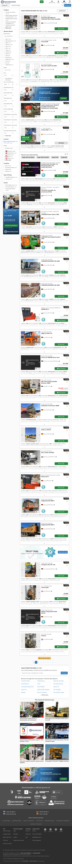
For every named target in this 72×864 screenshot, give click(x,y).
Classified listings (11, 177)
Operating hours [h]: (8, 87)
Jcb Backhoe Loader (16, 820)
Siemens (9, 44)
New (8, 165)
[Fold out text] (44, 36)
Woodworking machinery (11, 19)
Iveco (8, 46)
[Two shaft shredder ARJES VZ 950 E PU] (30, 338)
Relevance (63, 10)
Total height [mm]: (8, 103)
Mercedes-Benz (11, 41)
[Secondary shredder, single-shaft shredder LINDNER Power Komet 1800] (30, 218)
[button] (69, 1)
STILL (8, 61)
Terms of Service (33, 861)
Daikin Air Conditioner (28, 820)
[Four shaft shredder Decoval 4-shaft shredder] (30, 71)
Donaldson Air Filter (49, 820)
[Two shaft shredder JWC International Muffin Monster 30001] (30, 386)
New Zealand (11, 142)
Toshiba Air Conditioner (36, 824)
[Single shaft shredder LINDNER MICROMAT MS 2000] (30, 266)
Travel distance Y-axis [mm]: (10, 119)
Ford (8, 55)
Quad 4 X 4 (56, 686)
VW (7, 63)
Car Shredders (41, 686)
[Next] (39, 23)
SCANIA (8, 52)
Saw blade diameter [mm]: (10, 130)
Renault (9, 57)
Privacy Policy (25, 861)
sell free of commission (11, 225)
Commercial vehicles (10, 13)
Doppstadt (64, 157)
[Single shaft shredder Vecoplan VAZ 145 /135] (30, 569)
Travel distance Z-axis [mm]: (10, 125)
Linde (8, 50)
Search (68, 5)
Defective (8, 171)
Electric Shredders (42, 692)
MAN (8, 42)
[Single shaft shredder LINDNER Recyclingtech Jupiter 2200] (30, 242)
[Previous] (22, 23)
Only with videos (11, 187)
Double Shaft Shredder (43, 689)
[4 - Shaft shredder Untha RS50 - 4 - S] (30, 135)
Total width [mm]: (8, 98)
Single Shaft (55, 157)
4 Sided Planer (41, 681)
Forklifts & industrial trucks (10, 25)
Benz (8, 39)
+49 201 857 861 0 (43, 812)
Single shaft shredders (28, 157)
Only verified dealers (10, 189)
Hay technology (6, 820)
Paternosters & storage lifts (63, 820)
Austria (10, 158)
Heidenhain (9, 64)
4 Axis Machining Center (27, 686)
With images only (11, 185)
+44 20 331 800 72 (10, 812)
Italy (10, 156)
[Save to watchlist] (67, 18)
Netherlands (11, 153)
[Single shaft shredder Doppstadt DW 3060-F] (30, 506)
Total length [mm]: (8, 92)
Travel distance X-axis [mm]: (10, 114)
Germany (11, 151)
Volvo (8, 53)
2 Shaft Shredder (25, 681)
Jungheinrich (10, 59)
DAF (8, 48)
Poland (10, 155)
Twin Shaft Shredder (58, 692)
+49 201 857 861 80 (11, 814)
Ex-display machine (11, 167)
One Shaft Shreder (58, 684)
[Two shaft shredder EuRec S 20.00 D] (30, 435)
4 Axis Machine (25, 684)
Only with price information (8, 79)
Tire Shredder (57, 689)
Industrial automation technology (11, 22)
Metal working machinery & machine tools (12, 16)
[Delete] (63, 5)
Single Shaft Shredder (43, 157)
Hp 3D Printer (39, 820)
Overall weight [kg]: (8, 109)
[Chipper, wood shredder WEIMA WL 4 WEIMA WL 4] (30, 314)
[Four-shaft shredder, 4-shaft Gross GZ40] (30, 46)
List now (63, 98)
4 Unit (38, 684)
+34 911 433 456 (43, 814)
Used (8, 169)
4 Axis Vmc (24, 689)
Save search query (45, 658)
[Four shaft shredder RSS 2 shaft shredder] (30, 457)
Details (62, 143)
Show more (45, 695)
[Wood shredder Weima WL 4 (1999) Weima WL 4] (30, 481)
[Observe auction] (67, 130)
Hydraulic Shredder (58, 681)
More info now (63, 552)
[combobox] (11, 148)
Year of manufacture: (9, 82)
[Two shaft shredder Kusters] (30, 640)
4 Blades (23, 692)
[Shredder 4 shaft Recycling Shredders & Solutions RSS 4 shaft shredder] (30, 22)
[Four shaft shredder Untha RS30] (30, 592)
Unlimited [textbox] (9, 148)
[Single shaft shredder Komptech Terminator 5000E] (30, 410)
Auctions (9, 179)
